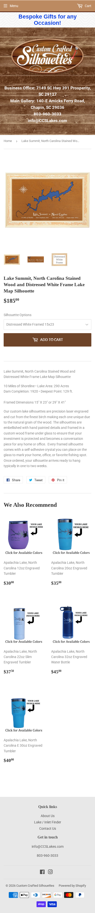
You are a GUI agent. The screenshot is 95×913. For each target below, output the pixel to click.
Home (8, 141)
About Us (48, 816)
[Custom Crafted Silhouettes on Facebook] (42, 873)
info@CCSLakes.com (47, 120)
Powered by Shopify (72, 885)
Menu (14, 6)
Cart (87, 6)
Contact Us (47, 828)
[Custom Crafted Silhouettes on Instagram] (50, 873)
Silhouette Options (17, 315)
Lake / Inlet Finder (47, 822)
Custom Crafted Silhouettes (35, 885)
